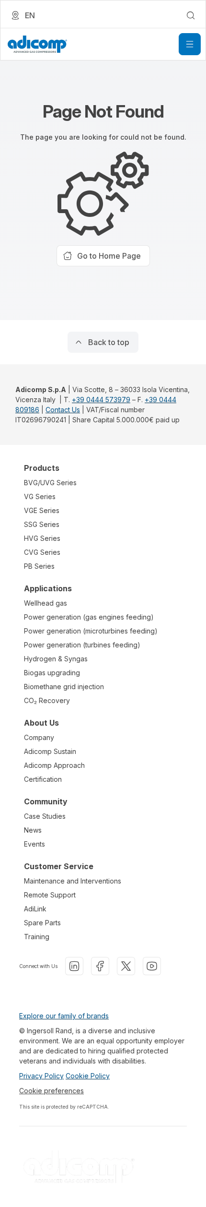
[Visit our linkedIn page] (74, 966)
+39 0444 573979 (101, 399)
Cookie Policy (88, 1076)
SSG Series (41, 524)
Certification (43, 779)
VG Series (40, 496)
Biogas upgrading (52, 673)
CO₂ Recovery (47, 700)
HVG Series (42, 538)
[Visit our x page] (126, 966)
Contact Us (63, 410)
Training (36, 936)
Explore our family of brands (64, 1016)
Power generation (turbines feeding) (82, 645)
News (33, 830)
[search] (191, 15)
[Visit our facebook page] (100, 966)
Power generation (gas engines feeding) (89, 617)
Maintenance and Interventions (72, 881)
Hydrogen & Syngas (56, 659)
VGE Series (41, 510)
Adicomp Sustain (50, 751)
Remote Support (50, 895)
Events (34, 844)
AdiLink (35, 909)
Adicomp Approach (54, 765)
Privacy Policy (41, 1076)
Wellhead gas (45, 603)
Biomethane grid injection (64, 686)
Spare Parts (42, 923)
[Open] (190, 44)
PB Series (39, 566)
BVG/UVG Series (50, 482)
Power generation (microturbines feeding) (91, 631)
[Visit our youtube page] (152, 966)
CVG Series (42, 552)
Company (39, 737)
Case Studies (45, 816)
